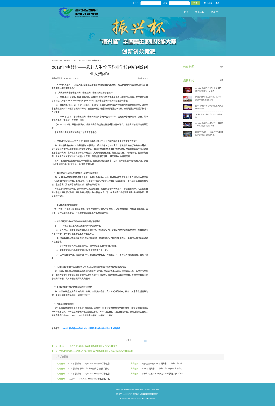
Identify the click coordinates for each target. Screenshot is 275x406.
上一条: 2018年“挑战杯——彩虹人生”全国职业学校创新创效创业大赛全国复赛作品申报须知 (92, 351)
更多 (221, 67)
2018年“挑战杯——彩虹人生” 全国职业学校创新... (164, 368)
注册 (217, 3)
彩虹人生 (77, 61)
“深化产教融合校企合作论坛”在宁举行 (208, 116)
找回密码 (208, 3)
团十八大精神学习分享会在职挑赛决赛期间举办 (209, 107)
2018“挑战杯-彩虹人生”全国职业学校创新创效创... (90, 368)
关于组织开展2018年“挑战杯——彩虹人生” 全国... (164, 363)
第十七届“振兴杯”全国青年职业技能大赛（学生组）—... (164, 373)
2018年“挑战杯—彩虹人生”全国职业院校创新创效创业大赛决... (209, 89)
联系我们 (215, 12)
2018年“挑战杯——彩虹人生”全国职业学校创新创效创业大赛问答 (91, 328)
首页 (186, 12)
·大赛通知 (60, 363)
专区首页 (67, 61)
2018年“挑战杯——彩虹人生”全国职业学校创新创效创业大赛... (209, 124)
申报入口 (199, 12)
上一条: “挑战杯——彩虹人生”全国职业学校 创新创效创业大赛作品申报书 (84, 346)
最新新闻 (188, 80)
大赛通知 (87, 61)
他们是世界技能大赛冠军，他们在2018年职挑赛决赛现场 (208, 98)
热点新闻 (188, 66)
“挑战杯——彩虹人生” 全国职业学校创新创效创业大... (90, 378)
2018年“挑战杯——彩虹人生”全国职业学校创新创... (90, 363)
